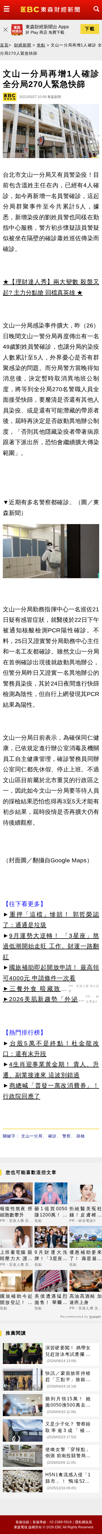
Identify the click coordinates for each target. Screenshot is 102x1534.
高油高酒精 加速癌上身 (85, 1299)
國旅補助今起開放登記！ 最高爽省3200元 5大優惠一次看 (16, 1300)
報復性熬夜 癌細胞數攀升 (16, 1211)
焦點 (41, 45)
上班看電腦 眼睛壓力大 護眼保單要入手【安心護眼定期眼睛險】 (16, 1256)
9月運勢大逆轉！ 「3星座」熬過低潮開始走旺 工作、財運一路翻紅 (51, 946)
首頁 (4, 45)
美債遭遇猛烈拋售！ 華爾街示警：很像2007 (51, 1300)
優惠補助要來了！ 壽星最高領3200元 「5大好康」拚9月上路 (85, 1256)
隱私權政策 (83, 1522)
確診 (52, 1136)
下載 (90, 28)
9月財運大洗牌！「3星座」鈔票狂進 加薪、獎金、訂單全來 (51, 1256)
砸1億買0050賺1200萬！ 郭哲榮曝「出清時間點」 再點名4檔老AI (51, 1212)
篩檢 (80, 1136)
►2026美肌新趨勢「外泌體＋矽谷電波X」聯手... (43, 1000)
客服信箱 (22, 1522)
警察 (66, 1136)
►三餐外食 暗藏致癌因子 (35, 989)
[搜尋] (95, 14)
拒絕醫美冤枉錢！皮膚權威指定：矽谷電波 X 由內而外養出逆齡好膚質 (85, 1212)
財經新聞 (22, 45)
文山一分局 (31, 1136)
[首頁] (51, 9)
